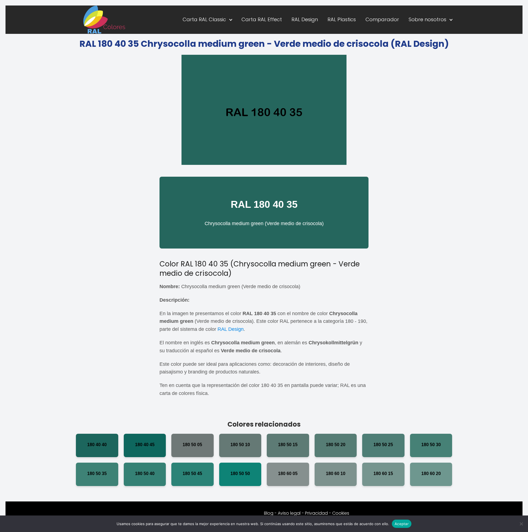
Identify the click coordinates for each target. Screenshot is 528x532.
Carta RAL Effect (261, 19)
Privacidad (316, 513)
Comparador (382, 19)
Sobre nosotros (427, 19)
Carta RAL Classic (204, 19)
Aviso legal (289, 513)
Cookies (340, 513)
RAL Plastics (342, 19)
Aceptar (402, 523)
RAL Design (305, 19)
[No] (521, 523)
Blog (268, 513)
